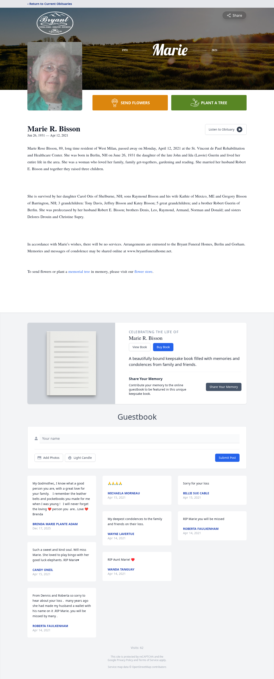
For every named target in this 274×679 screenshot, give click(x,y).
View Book (140, 347)
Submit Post (227, 458)
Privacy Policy (125, 660)
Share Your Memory (224, 387)
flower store (143, 271)
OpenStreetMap (141, 667)
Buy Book (163, 347)
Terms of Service (149, 660)
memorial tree (79, 271)
